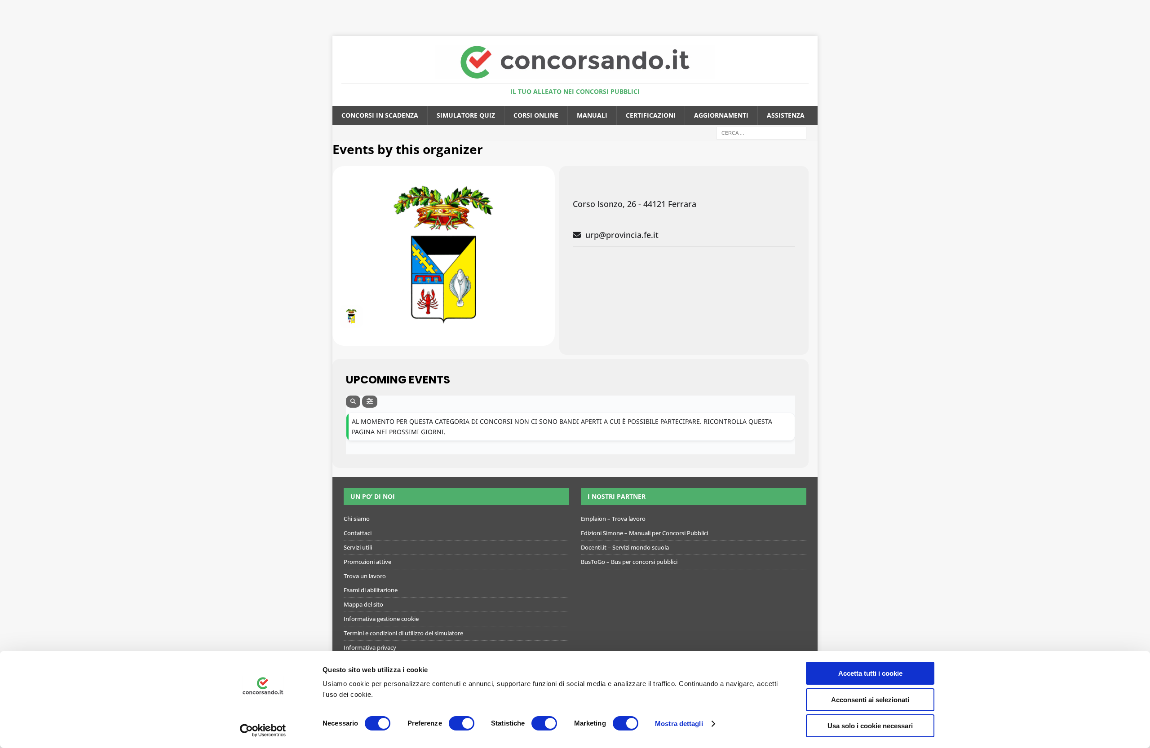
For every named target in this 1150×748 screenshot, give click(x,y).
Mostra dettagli (679, 723)
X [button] (1141, 9)
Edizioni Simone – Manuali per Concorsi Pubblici (644, 533)
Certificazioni (651, 115)
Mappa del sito (363, 604)
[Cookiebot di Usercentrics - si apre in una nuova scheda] (263, 730)
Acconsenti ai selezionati (870, 700)
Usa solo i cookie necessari (870, 726)
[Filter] (369, 402)
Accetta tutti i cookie (870, 673)
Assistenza (786, 115)
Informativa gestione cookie (381, 619)
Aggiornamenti (721, 115)
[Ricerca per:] (761, 132)
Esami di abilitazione (371, 590)
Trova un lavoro (365, 576)
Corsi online (535, 115)
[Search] (353, 402)
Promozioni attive (367, 562)
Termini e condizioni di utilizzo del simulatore (403, 633)
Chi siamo (357, 519)
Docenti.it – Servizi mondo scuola (625, 547)
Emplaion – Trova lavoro (613, 519)
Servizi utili (358, 547)
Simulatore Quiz (466, 115)
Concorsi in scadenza (379, 115)
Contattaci (358, 533)
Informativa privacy (370, 647)
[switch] (461, 723)
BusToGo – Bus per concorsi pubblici (629, 562)
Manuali (592, 115)
